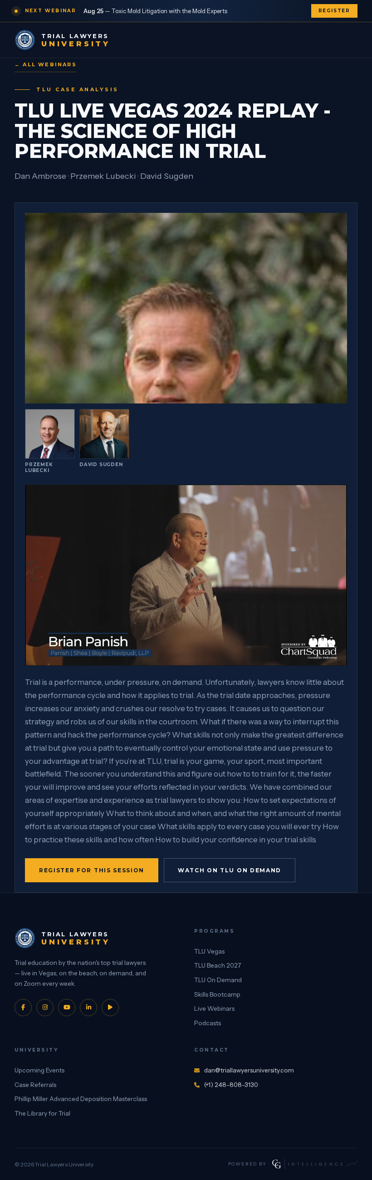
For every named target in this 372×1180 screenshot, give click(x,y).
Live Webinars (214, 1008)
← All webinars (46, 64)
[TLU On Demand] (110, 1007)
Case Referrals (35, 1084)
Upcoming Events (39, 1070)
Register (334, 11)
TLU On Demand (218, 979)
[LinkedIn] (88, 1007)
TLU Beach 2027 (217, 965)
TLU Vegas (209, 951)
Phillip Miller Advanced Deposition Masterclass (81, 1098)
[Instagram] (45, 1007)
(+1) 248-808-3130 (231, 1084)
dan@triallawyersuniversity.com (249, 1070)
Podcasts (207, 1023)
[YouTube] (66, 1007)
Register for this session (91, 870)
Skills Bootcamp (217, 994)
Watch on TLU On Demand (229, 870)
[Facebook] (23, 1007)
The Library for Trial (42, 1113)
